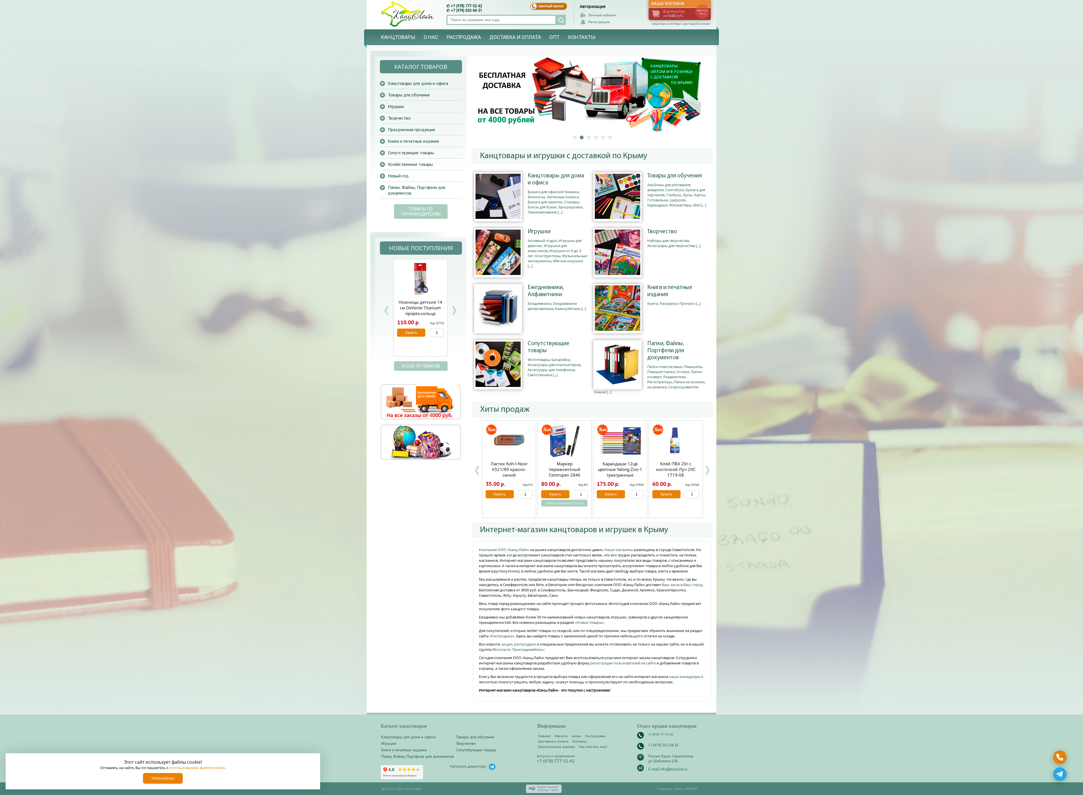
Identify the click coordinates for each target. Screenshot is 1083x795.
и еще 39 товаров (421, 366)
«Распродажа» (501, 635)
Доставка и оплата (515, 37)
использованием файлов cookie (197, 767)
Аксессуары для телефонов (551, 369)
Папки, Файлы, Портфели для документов (665, 351)
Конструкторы (547, 255)
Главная (544, 736)
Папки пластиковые (664, 366)
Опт (554, 37)
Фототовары (539, 359)
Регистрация (599, 21)
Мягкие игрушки (568, 260)
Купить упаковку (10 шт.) (564, 503)
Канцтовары (398, 37)
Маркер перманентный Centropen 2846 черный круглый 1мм (564, 472)
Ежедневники (539, 303)
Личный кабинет (602, 15)
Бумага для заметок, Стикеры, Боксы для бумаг (554, 204)
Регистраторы (659, 381)
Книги (652, 303)
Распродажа (464, 37)
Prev (386, 310)
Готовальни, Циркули (666, 199)
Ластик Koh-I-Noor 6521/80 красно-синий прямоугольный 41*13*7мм (509, 475)
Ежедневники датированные (552, 306)
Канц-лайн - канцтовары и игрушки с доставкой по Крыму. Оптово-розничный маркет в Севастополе (408, 14)
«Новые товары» (589, 622)
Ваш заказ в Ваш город (682, 584)
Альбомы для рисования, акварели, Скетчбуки (669, 187)
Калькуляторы (567, 308)
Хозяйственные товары (410, 164)
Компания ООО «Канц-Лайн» (504, 549)
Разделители (674, 376)
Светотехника (540, 374)
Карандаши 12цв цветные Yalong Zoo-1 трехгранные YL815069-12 (620, 472)
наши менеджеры (685, 676)
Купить (500, 494)
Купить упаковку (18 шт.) (420, 341)
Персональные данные (556, 747)
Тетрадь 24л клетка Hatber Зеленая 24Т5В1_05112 (420, 307)
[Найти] (560, 20)
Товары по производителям (421, 211)
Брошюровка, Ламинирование (555, 209)
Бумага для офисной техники (553, 191)
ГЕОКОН (691, 789)
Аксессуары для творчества (671, 245)
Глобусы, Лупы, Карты (685, 194)
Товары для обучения (674, 176)
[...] (560, 212)
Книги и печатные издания (669, 291)
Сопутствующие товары (548, 347)
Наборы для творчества (668, 240)
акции (507, 644)
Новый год (398, 176)
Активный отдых (542, 240)
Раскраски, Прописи (677, 303)
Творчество (662, 232)
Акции (576, 736)
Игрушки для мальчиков (547, 248)
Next (454, 310)
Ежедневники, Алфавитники (546, 291)
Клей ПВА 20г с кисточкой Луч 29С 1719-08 (675, 469)
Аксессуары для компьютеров (554, 364)
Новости (561, 736)
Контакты (581, 37)
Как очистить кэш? (593, 747)
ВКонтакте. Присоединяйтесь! (518, 649)
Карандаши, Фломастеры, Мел (674, 205)
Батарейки (560, 359)
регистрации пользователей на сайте (623, 663)
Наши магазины (619, 549)
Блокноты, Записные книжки (553, 196)
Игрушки (539, 232)
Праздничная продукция (411, 129)
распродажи (525, 644)
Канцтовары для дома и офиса (556, 179)
